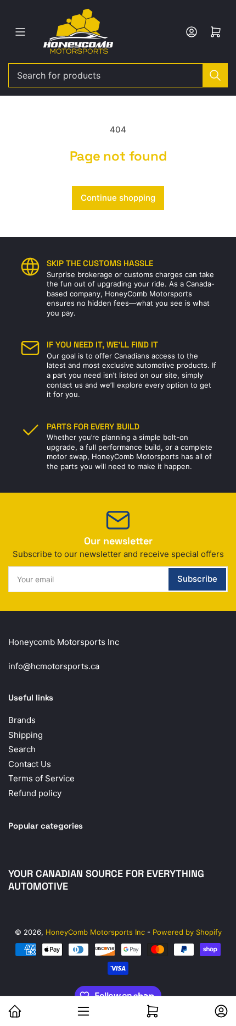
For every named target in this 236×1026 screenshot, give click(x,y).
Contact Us (29, 764)
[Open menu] (20, 32)
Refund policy (34, 793)
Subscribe (197, 578)
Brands (22, 720)
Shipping (25, 735)
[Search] (215, 75)
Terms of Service (41, 778)
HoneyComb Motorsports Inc (95, 932)
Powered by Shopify (187, 932)
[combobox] (118, 75)
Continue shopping (118, 197)
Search (22, 749)
